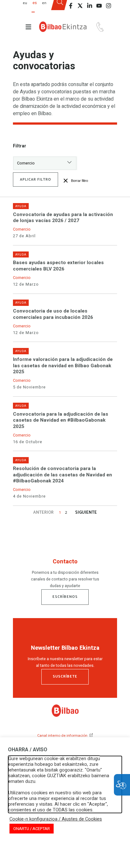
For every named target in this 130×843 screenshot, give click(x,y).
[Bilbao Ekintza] (63, 26)
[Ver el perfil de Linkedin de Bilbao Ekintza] (89, 6)
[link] (65, 715)
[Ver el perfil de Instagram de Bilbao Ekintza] (108, 6)
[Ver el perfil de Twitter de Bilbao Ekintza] (80, 6)
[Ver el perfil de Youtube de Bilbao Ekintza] (99, 6)
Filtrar (19, 146)
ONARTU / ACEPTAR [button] (31, 829)
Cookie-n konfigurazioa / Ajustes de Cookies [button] (55, 819)
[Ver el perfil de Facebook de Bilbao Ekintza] (71, 6)
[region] (65, 574)
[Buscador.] (59, 7)
